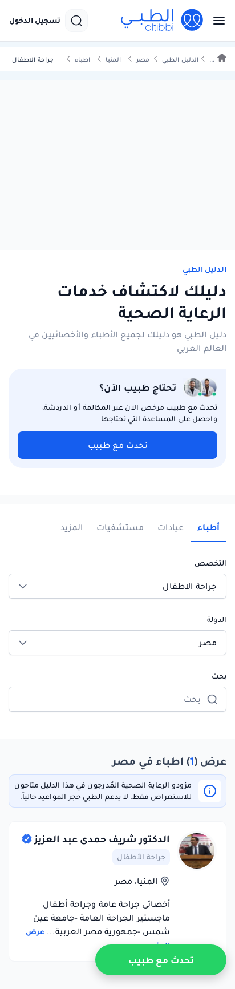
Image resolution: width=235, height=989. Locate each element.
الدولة (216, 619)
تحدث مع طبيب (118, 445)
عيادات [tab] (170, 527)
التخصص (210, 563)
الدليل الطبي (180, 59)
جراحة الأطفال (141, 856)
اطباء (82, 59)
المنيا (113, 59)
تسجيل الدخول (34, 20)
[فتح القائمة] (215, 20)
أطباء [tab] (208, 527)
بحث (219, 676)
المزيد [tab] (71, 527)
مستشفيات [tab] (120, 527)
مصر (142, 59)
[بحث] (76, 20)
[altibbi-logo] (162, 21)
